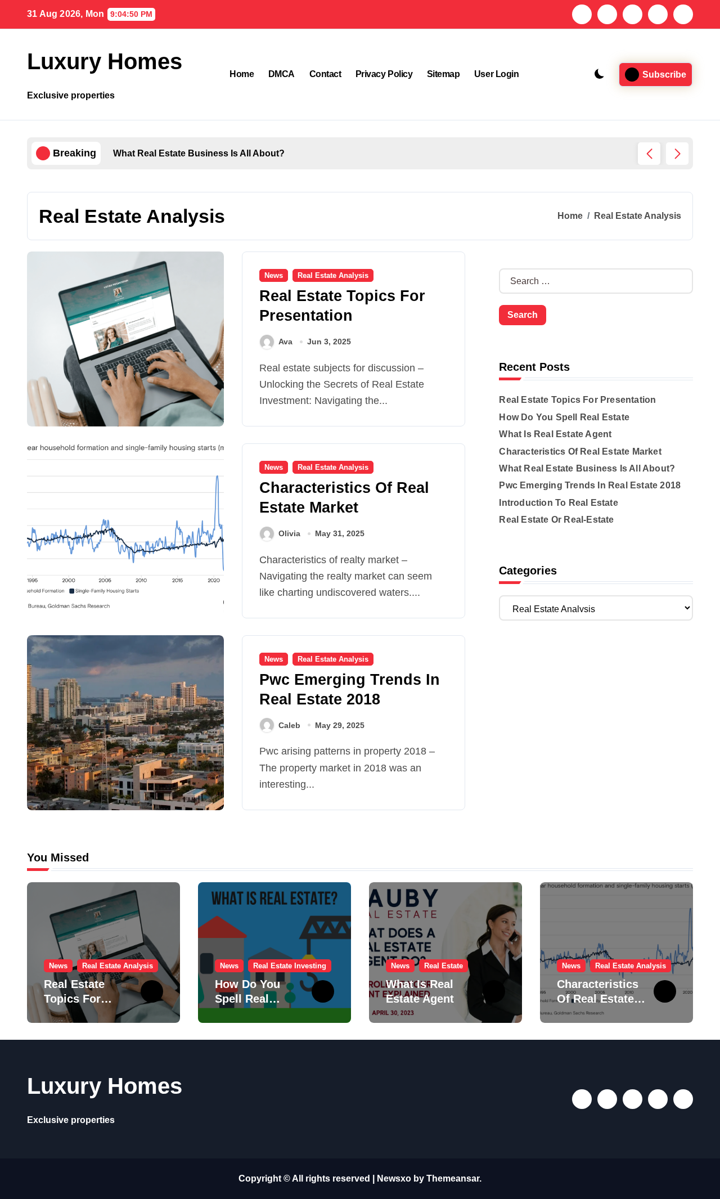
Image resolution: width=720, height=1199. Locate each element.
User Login (496, 74)
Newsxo (394, 1178)
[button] (677, 153)
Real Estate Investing (289, 966)
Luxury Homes (104, 61)
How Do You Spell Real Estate (564, 417)
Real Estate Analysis (333, 275)
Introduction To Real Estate (558, 503)
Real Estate (443, 966)
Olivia (289, 533)
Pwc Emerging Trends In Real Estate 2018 (590, 485)
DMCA (281, 74)
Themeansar (452, 1178)
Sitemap (443, 74)
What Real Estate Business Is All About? (587, 468)
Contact (325, 74)
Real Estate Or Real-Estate (556, 519)
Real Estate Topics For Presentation (577, 400)
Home (242, 74)
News (273, 275)
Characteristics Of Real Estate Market (580, 451)
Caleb (289, 725)
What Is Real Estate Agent (555, 434)
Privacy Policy (384, 74)
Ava (285, 341)
